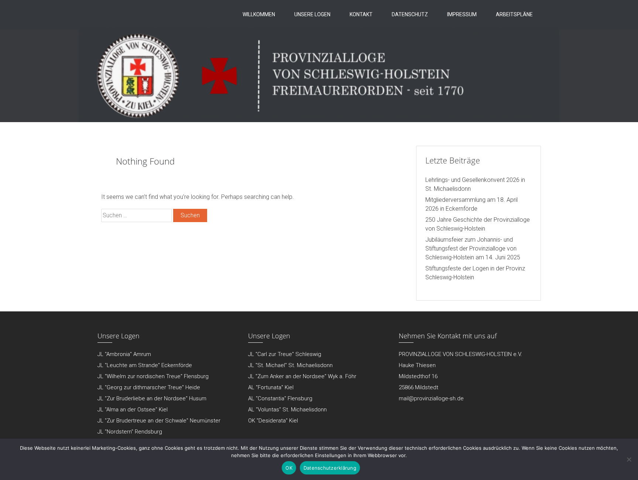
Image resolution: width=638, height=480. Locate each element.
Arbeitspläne (514, 14)
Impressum (462, 14)
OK (288, 468)
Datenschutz (410, 14)
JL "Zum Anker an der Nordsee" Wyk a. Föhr (302, 376)
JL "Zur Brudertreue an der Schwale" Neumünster (158, 420)
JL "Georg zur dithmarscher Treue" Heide (148, 387)
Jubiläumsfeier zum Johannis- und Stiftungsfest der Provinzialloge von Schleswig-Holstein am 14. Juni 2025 (472, 248)
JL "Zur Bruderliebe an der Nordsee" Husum (151, 398)
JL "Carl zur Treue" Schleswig (284, 354)
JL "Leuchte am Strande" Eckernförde (144, 365)
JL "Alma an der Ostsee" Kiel (132, 409)
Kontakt (361, 14)
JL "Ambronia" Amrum (124, 354)
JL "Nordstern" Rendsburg (129, 431)
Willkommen (259, 14)
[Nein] (628, 459)
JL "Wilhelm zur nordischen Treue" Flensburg (153, 376)
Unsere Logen (312, 14)
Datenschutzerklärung (329, 468)
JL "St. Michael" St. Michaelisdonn (290, 365)
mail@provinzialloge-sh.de (431, 398)
